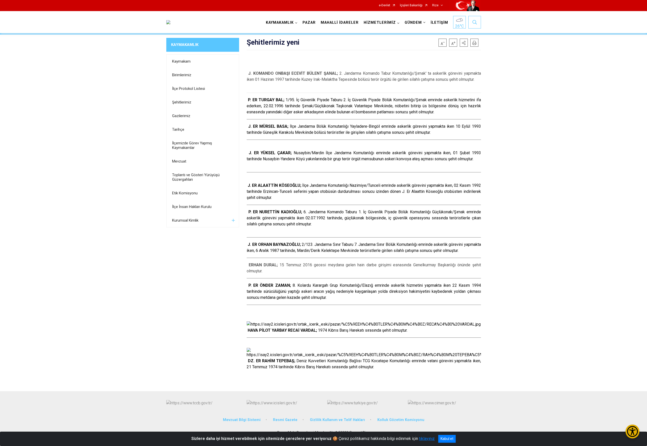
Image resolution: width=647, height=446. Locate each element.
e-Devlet (384, 5)
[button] (464, 43)
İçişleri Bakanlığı (411, 5)
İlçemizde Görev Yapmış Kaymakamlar (192, 145)
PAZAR (309, 22)
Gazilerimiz (181, 116)
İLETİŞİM (439, 22)
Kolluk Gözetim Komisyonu (400, 420)
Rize (435, 5)
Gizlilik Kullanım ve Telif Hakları (337, 420)
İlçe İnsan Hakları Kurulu (192, 206)
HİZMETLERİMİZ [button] (380, 22)
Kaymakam (181, 61)
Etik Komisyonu (185, 193)
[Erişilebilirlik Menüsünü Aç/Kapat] (632, 431)
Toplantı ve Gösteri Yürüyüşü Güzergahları (196, 177)
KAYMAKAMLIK (184, 44)
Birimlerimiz (181, 75)
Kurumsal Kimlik (185, 220)
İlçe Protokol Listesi (188, 88)
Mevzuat (179, 161)
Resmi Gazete (285, 420)
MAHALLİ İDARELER (340, 22)
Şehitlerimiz (181, 102)
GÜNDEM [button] (413, 22)
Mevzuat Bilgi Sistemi (242, 420)
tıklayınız (427, 438)
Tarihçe (178, 129)
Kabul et (447, 439)
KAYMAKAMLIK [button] (280, 22)
